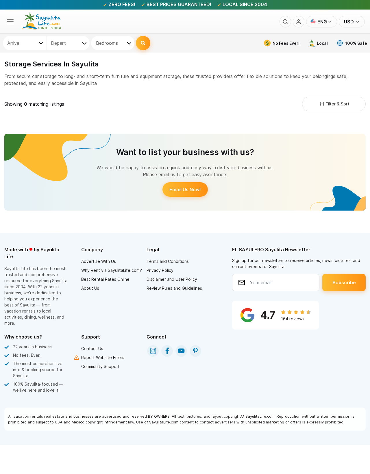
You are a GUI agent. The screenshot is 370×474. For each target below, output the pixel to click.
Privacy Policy (160, 270)
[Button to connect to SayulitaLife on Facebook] (167, 351)
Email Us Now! (185, 189)
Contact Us (92, 348)
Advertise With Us (98, 261)
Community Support (100, 366)
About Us (90, 288)
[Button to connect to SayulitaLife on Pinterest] (195, 351)
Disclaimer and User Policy (172, 279)
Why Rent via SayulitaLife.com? (111, 270)
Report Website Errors (102, 357)
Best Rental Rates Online (105, 279)
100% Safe (356, 43)
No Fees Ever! (286, 43)
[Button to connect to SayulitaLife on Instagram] (153, 351)
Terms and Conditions (168, 261)
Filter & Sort (337, 104)
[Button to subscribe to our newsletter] (344, 282)
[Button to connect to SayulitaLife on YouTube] (181, 351)
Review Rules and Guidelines (174, 288)
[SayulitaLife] (45, 28)
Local (322, 43)
